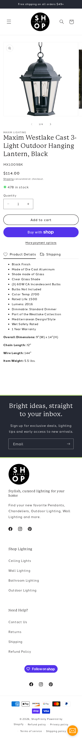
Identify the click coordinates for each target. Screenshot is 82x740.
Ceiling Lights (19, 560)
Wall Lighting (19, 570)
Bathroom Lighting (23, 580)
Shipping (8, 178)
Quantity (9, 195)
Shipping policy (56, 731)
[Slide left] (31, 124)
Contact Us (17, 622)
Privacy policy (59, 724)
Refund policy (37, 724)
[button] (9, 22)
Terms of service (31, 731)
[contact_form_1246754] (72, 730)
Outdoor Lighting (22, 590)
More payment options (41, 242)
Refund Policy (19, 651)
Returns (14, 631)
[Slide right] (50, 124)
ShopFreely (38, 718)
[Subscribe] (68, 444)
